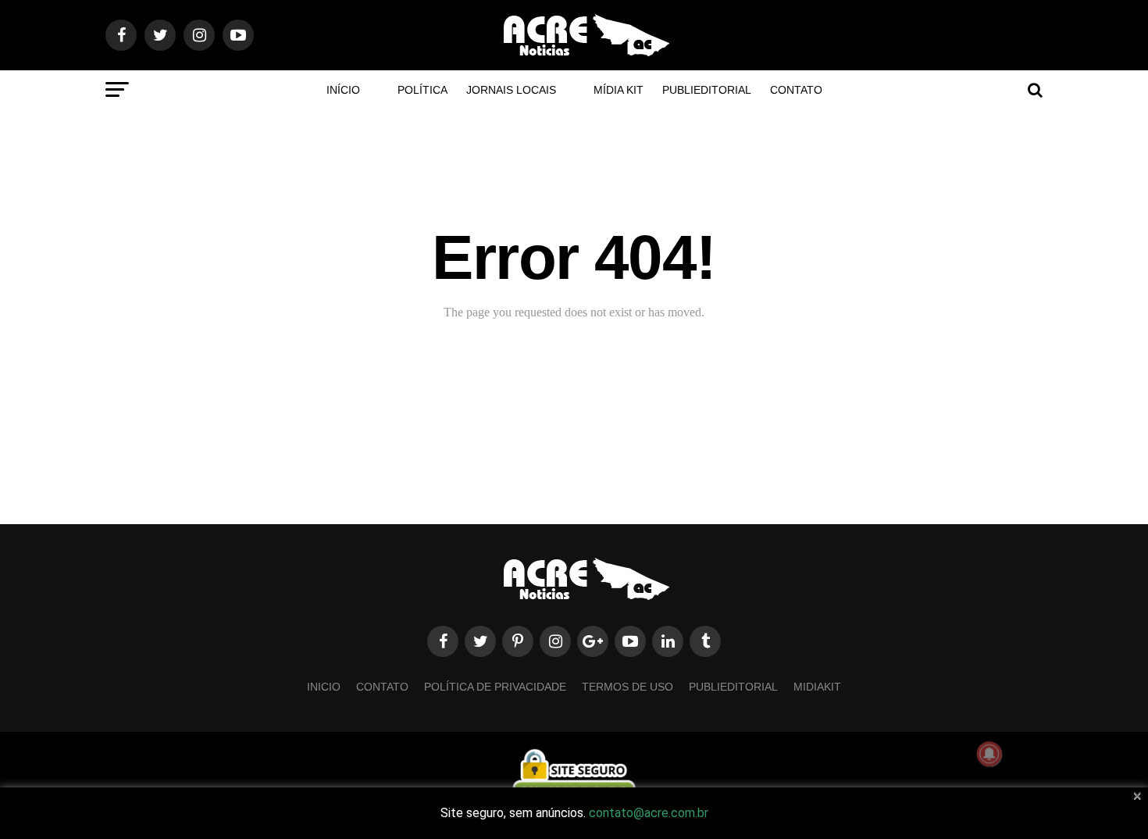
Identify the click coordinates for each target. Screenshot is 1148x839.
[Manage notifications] (989, 753)
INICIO (323, 686)
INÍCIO (343, 90)
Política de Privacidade (495, 686)
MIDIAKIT (817, 686)
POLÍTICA (422, 90)
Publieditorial (706, 90)
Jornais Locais (511, 90)
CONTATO (796, 90)
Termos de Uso (627, 686)
